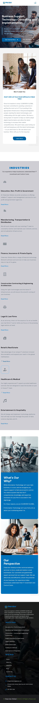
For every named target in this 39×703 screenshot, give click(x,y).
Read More (4, 204)
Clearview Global (11, 699)
